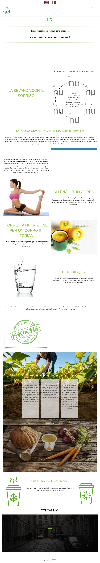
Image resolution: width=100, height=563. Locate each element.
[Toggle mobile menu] (96, 8)
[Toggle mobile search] (92, 8)
